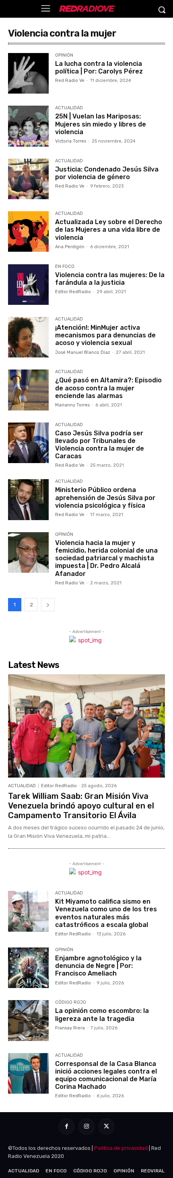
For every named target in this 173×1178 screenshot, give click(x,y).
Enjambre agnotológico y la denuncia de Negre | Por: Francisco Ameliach (98, 965)
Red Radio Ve (69, 80)
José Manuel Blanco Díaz (82, 352)
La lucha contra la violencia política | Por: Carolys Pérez (99, 67)
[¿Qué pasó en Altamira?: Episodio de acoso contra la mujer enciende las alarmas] (28, 390)
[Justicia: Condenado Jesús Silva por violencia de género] (28, 179)
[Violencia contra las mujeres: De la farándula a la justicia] (28, 284)
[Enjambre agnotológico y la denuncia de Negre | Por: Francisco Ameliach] (28, 967)
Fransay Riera (70, 1028)
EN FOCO (64, 266)
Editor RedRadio (73, 291)
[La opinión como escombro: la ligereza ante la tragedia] (28, 1020)
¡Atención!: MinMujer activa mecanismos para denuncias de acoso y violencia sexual (105, 335)
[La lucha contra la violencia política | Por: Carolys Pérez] (28, 73)
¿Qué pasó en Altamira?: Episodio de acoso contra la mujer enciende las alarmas (108, 387)
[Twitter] (106, 1126)
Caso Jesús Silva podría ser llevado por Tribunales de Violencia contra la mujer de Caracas (99, 444)
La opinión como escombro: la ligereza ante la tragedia (102, 1014)
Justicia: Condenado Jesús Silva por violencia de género (107, 173)
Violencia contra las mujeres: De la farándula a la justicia (110, 278)
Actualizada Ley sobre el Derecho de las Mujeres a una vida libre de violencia (108, 229)
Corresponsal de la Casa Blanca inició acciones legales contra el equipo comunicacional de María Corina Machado (106, 1075)
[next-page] (48, 604)
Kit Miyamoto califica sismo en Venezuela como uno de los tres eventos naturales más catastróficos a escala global (106, 913)
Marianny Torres (72, 405)
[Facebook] (66, 1126)
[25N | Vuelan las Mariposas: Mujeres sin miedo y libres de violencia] (28, 126)
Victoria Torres (70, 141)
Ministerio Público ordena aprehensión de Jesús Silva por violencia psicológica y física (105, 497)
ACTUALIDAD (69, 108)
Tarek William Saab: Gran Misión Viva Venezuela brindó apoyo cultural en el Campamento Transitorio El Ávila (81, 805)
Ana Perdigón (69, 246)
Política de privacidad (121, 1148)
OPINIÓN (64, 55)
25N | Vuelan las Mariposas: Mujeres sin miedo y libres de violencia (100, 123)
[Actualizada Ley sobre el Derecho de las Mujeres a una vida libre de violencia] (28, 231)
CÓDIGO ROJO (70, 1002)
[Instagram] (86, 1126)
